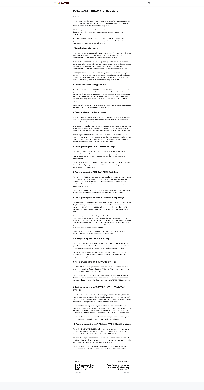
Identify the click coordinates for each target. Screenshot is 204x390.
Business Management (123, 361)
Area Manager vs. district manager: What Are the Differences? (118, 367)
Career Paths (78, 361)
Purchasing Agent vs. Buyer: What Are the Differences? (84, 367)
